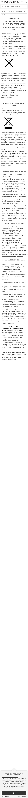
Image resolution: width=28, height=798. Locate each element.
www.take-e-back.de (13, 320)
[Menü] (2, 2)
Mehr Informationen (22, 796)
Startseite (4, 11)
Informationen (11, 11)
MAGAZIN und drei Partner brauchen (10, 777)
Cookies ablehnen (5, 796)
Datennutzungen (20, 778)
